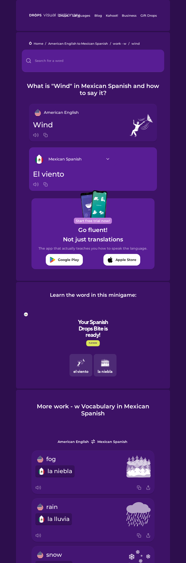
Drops (63, 15)
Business (129, 15)
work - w (119, 43)
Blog (98, 15)
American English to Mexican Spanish (78, 43)
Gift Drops (148, 15)
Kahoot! (112, 15)
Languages (81, 15)
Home (38, 43)
